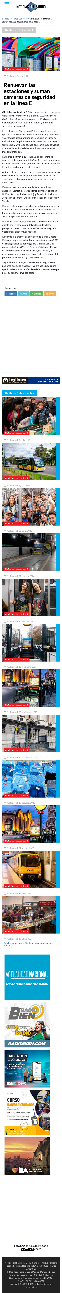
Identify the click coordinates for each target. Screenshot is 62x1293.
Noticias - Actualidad (20, 18)
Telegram (50, 293)
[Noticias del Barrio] (31, 7)
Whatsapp (36, 293)
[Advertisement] (31, 337)
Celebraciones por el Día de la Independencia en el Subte (29, 944)
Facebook (10, 293)
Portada (5, 18)
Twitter (23, 293)
